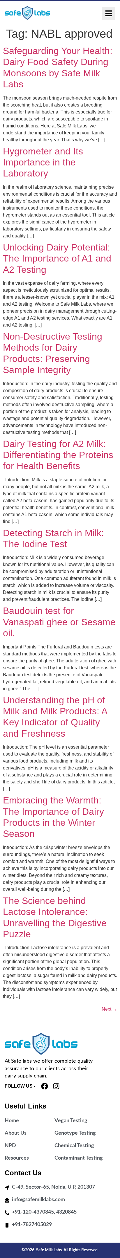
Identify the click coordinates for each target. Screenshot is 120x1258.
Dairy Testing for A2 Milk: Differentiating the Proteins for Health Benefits (58, 455)
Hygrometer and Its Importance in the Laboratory (43, 162)
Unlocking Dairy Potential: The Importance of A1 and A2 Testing (57, 258)
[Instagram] (56, 1086)
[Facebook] (44, 1086)
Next (109, 1009)
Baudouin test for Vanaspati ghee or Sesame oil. (59, 621)
